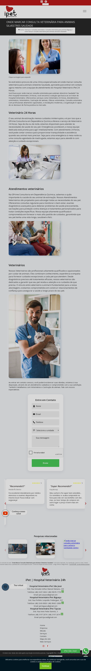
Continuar (45, 666)
